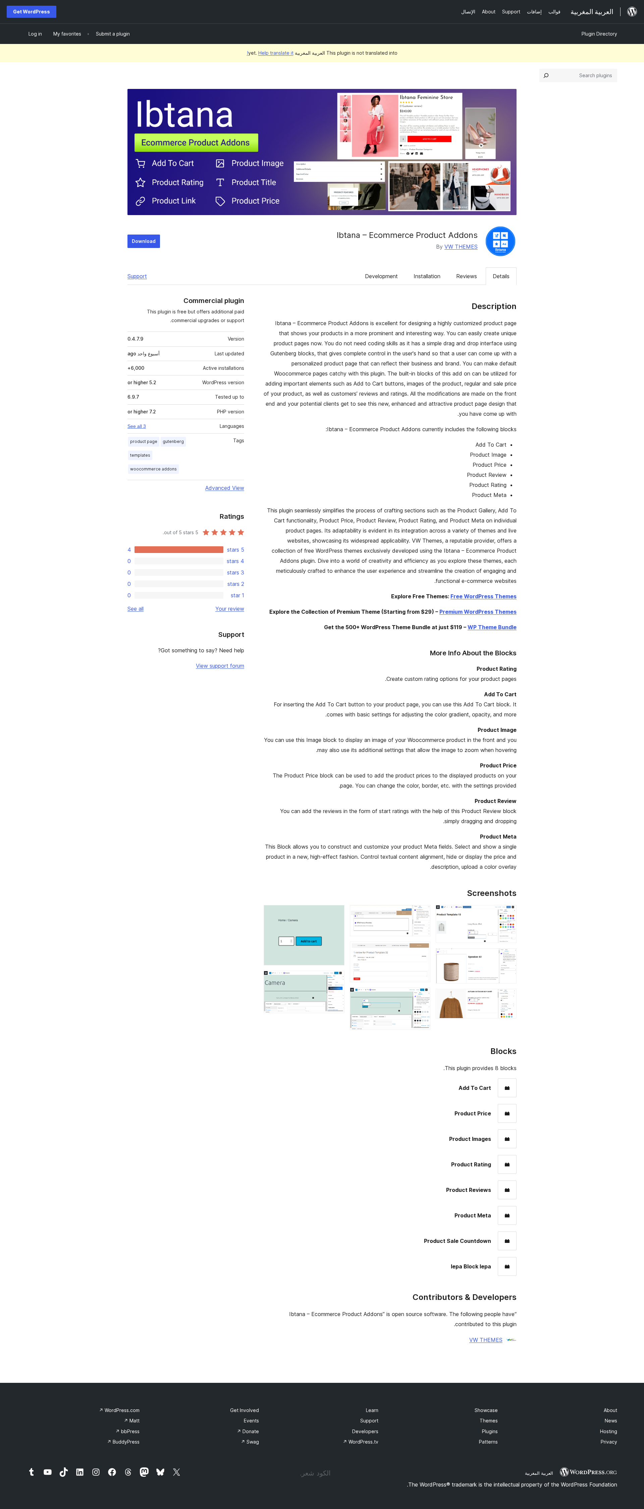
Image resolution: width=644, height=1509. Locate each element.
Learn (372, 1410)
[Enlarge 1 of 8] (507, 914)
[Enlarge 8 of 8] (335, 979)
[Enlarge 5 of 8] (421, 950)
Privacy (609, 1442)
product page (143, 441)
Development (381, 276)
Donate (248, 1431)
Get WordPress (31, 11)
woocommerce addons (153, 468)
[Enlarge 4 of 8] (421, 914)
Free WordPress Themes (483, 596)
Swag (250, 1442)
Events (251, 1420)
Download (144, 241)
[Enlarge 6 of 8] (421, 996)
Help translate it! (270, 53)
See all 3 (136, 426)
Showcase (486, 1410)
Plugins (490, 1431)
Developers (365, 1431)
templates (140, 455)
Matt (132, 1420)
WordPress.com (119, 1410)
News (611, 1420)
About (610, 1410)
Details (501, 276)
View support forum (220, 665)
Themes (489, 1420)
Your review (229, 608)
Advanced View (224, 488)
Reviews (466, 276)
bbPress (127, 1431)
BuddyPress (123, 1442)
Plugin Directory (599, 34)
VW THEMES (461, 246)
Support (137, 276)
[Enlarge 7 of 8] (335, 914)
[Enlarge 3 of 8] (507, 998)
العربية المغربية (539, 1473)
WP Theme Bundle (492, 627)
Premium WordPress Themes (478, 611)
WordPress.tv (360, 1442)
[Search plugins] (546, 75)
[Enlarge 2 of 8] (507, 957)
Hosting (608, 1431)
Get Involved (244, 1410)
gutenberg (173, 441)
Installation (427, 276)
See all (135, 608)
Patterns (488, 1442)
